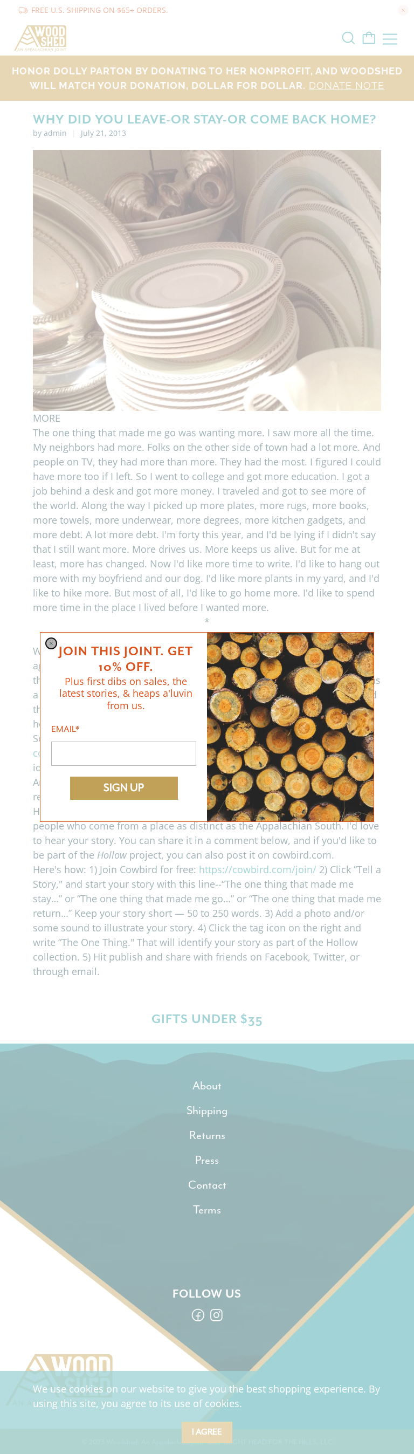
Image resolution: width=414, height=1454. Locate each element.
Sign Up (124, 787)
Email (65, 729)
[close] (51, 643)
